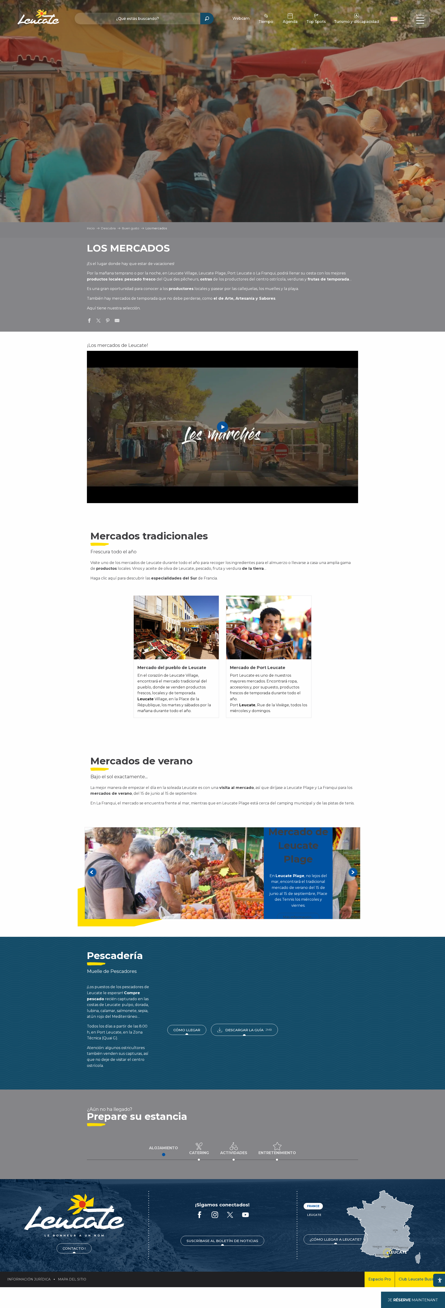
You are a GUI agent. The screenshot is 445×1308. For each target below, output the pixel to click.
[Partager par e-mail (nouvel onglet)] (117, 321)
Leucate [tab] (314, 1215)
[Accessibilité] (440, 1280)
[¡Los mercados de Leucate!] (222, 427)
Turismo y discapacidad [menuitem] (356, 21)
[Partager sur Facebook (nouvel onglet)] (89, 321)
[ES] (394, 19)
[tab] (163, 1148)
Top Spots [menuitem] (316, 21)
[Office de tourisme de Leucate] (74, 1215)
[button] (394, 18)
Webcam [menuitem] (241, 18)
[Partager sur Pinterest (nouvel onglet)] (107, 321)
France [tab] (313, 1206)
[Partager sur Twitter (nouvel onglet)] (98, 321)
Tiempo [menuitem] (265, 21)
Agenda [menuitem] (290, 21)
